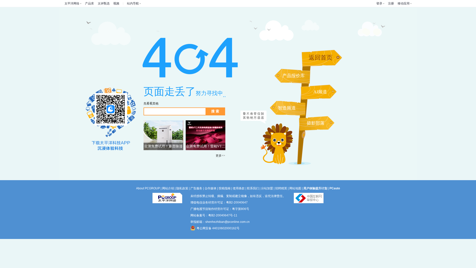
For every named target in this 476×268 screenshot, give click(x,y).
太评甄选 (104, 3)
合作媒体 (210, 188)
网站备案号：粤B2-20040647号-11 (213, 215)
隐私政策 (182, 188)
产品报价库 (293, 75)
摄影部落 (316, 123)
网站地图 (295, 188)
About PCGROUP (148, 188)
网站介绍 (168, 188)
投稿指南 (225, 188)
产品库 (89, 3)
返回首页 (320, 57)
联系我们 (253, 188)
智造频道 (287, 107)
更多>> (220, 155)
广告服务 (196, 188)
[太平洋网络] (167, 196)
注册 (391, 3)
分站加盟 (267, 188)
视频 (116, 3)
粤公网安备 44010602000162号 (218, 228)
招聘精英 (281, 188)
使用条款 (239, 188)
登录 (379, 3)
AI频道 (320, 91)
